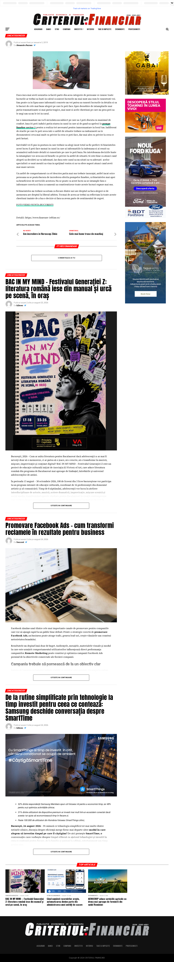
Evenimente (120, 29)
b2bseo (19, 305)
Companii (66, 29)
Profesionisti (134, 29)
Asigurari (38, 29)
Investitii (78, 29)
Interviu (90, 29)
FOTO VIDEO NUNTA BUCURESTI (34, 204)
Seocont (20, 542)
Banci (48, 29)
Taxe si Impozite (104, 29)
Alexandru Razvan (24, 45)
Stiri (57, 29)
